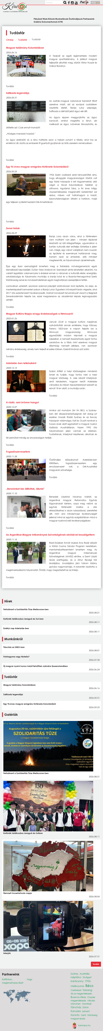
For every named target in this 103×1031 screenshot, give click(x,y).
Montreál (86, 1003)
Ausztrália (84, 973)
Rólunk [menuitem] (51, 19)
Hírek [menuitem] (45, 19)
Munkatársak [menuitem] (61, 19)
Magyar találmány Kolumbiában (25, 47)
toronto (75, 1014)
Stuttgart (87, 977)
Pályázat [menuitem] (38, 19)
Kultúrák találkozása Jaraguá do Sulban (23, 833)
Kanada (76, 1011)
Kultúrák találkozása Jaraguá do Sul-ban (23, 619)
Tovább (96, 964)
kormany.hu (84, 1025)
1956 (88, 981)
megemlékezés (78, 1000)
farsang (87, 989)
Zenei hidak (13, 228)
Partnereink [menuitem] (88, 19)
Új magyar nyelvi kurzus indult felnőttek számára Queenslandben (35, 666)
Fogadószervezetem (18, 451)
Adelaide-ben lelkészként (21, 363)
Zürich (85, 1007)
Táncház (76, 1007)
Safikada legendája (17, 92)
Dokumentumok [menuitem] (50, 22)
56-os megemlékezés (81, 993)
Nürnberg (92, 1015)
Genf (83, 1015)
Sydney (74, 973)
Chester (91, 997)
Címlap (10, 39)
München (76, 1003)
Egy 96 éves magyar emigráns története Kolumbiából (37, 166)
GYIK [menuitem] (60, 22)
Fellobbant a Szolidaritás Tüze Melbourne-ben (26, 609)
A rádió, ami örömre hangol (22, 402)
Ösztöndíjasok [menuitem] (76, 19)
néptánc (76, 977)
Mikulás (91, 1000)
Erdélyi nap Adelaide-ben (16, 628)
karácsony (77, 981)
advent (86, 1011)
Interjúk (7, 953)
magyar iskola (78, 1018)
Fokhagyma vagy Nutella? (16, 656)
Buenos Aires (78, 997)
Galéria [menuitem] (37, 22)
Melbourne (77, 985)
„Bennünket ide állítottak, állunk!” (25, 488)
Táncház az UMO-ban (14, 647)
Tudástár (22, 39)
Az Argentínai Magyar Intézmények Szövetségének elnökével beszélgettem (50, 534)
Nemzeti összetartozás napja (17, 893)
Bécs (89, 985)
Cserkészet (76, 990)
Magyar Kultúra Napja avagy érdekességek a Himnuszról (39, 313)
